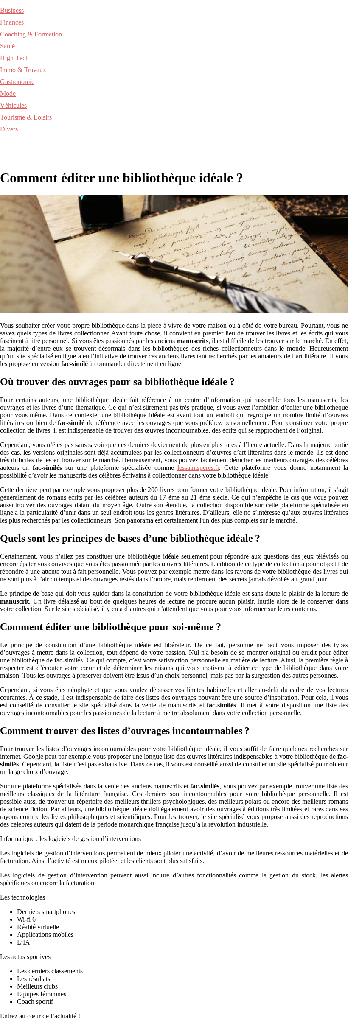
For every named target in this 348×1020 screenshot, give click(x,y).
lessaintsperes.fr (198, 467)
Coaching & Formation (31, 34)
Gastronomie (17, 81)
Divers (9, 129)
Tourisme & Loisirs (26, 117)
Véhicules (13, 105)
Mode (8, 93)
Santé (7, 46)
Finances (12, 22)
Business (12, 10)
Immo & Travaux (23, 69)
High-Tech (14, 57)
